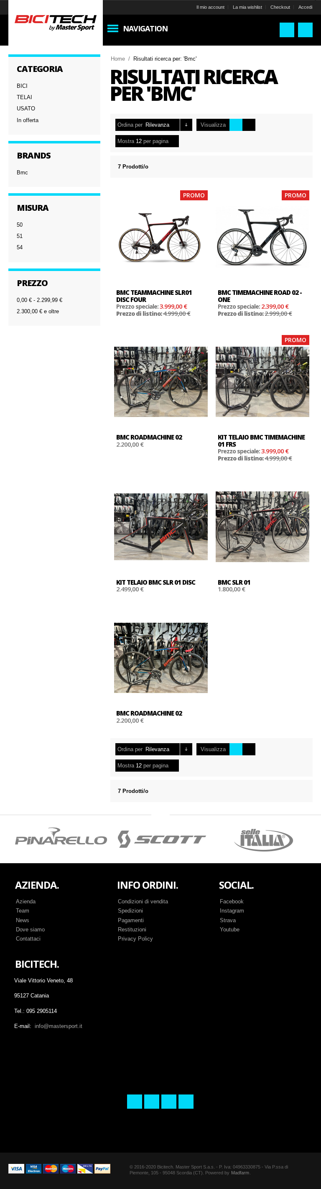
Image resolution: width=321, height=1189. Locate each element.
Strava (228, 920)
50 (20, 225)
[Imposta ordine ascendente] (186, 125)
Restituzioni (132, 929)
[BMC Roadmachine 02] (161, 382)
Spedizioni (130, 911)
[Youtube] (186, 1101)
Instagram (232, 911)
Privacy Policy (135, 939)
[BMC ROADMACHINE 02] (161, 658)
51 (20, 236)
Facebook (232, 901)
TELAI (24, 97)
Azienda (26, 901)
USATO (26, 108)
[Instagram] (151, 1101)
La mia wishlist (247, 7)
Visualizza (213, 125)
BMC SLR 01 (234, 582)
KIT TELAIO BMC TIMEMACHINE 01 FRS (261, 440)
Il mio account (210, 7)
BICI (22, 86)
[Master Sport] (56, 22)
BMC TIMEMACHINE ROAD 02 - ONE (260, 296)
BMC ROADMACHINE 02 (149, 713)
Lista (248, 125)
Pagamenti (131, 920)
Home (118, 59)
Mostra (125, 141)
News (22, 920)
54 (20, 247)
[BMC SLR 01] (262, 526)
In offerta (27, 120)
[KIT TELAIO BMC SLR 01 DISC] (161, 526)
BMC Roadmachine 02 (149, 437)
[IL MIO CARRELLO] (305, 30)
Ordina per (130, 125)
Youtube (229, 929)
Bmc (22, 172)
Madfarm (240, 1172)
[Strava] (168, 1101)
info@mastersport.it (58, 1026)
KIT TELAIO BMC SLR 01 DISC (155, 582)
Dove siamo (30, 929)
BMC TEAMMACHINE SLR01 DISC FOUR (154, 296)
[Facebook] (134, 1101)
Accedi (305, 7)
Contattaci (28, 939)
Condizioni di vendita (143, 901)
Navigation (145, 28)
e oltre (38, 311)
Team (22, 911)
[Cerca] (287, 30)
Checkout (280, 7)
